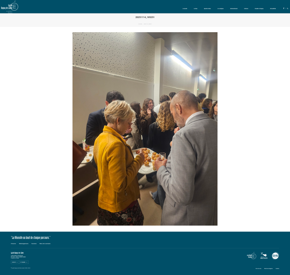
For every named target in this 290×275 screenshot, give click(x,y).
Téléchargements (23, 243)
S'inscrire (13, 243)
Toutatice (34, 243)
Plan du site (258, 268)
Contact (14, 262)
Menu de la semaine (45, 243)
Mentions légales (268, 268)
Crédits (277, 268)
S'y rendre (23, 262)
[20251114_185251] (145, 129)
